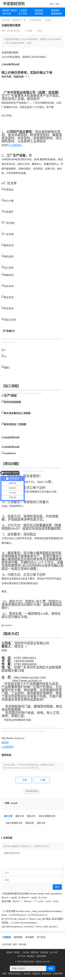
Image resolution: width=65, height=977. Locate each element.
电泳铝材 (27, 973)
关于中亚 (6, 13)
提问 (15, 944)
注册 (57, 4)
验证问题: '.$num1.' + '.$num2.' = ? (19, 901)
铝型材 (5, 742)
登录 (52, 4)
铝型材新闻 (41, 956)
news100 (46, 961)
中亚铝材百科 (14, 4)
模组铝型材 (47, 973)
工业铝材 (23, 10)
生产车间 (23, 13)
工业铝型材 (15, 145)
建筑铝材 (39, 10)
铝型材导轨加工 (15, 973)
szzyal (14, 803)
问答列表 (22, 944)
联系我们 (39, 13)
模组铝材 (36, 973)
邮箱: (7, 880)
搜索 (51, 968)
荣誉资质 (44, 952)
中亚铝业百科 (28, 961)
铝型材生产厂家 (19, 20)
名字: (7, 873)
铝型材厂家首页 (9, 10)
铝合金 (48, 20)
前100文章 (6, 944)
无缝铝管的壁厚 (31, 791)
